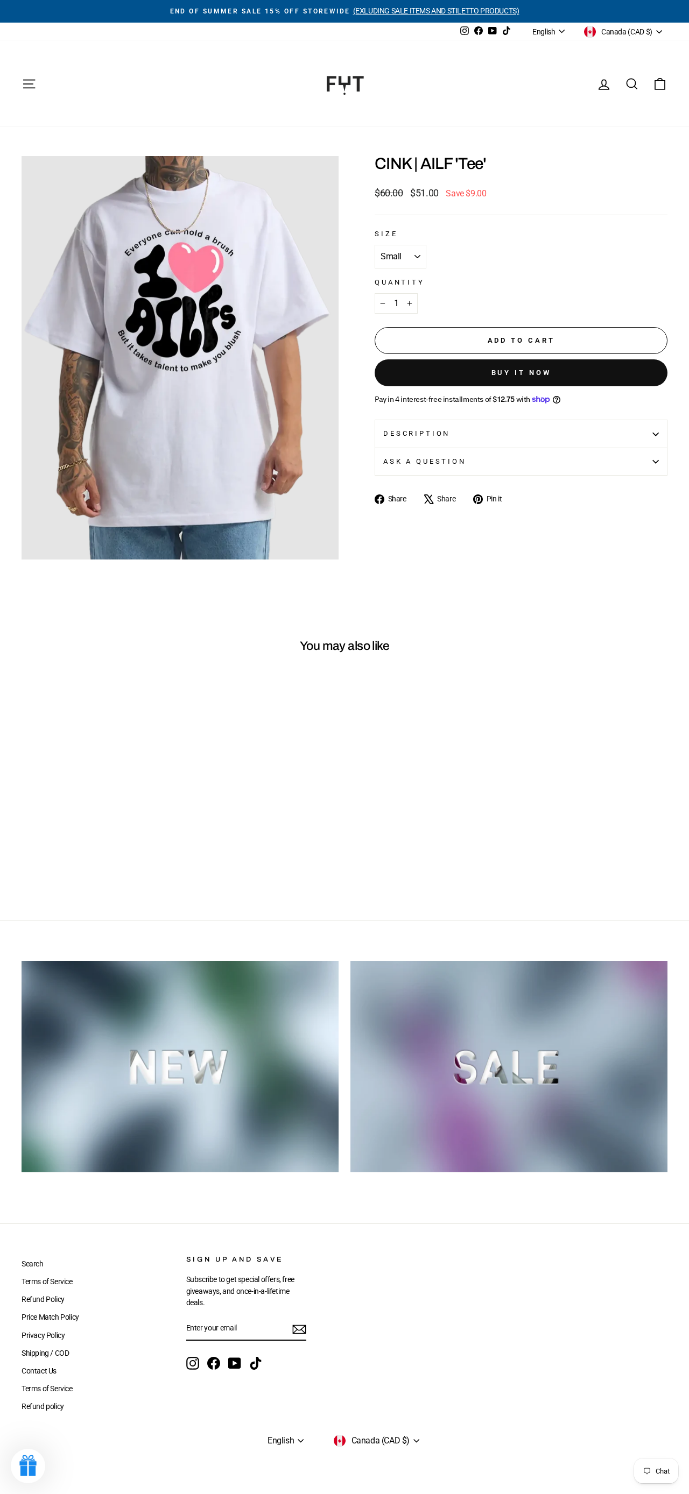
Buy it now (521, 373)
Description (416, 433)
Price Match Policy (50, 1317)
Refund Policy (43, 1299)
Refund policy (43, 1406)
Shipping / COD (45, 1353)
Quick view (98, 818)
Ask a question (424, 461)
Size (386, 234)
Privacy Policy (43, 1335)
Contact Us (39, 1370)
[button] (28, 1466)
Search (33, 1263)
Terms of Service (47, 1281)
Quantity (400, 282)
